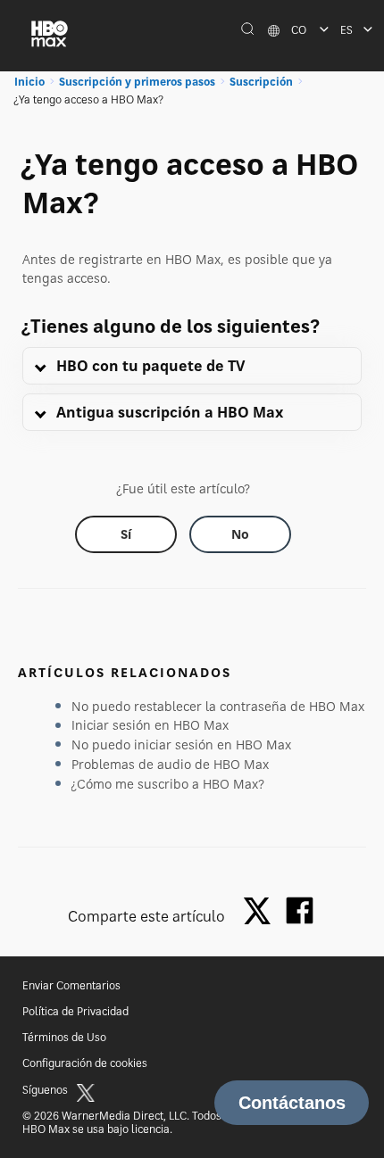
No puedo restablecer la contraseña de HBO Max (217, 706)
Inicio (29, 81)
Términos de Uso (64, 1037)
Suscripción (261, 81)
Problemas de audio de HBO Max (170, 764)
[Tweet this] (262, 912)
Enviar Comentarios (71, 985)
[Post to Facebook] (299, 910)
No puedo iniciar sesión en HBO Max (181, 744)
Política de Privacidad (75, 1011)
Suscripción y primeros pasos (137, 81)
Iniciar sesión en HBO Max (150, 724)
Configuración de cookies (84, 1063)
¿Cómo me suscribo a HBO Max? (167, 783)
